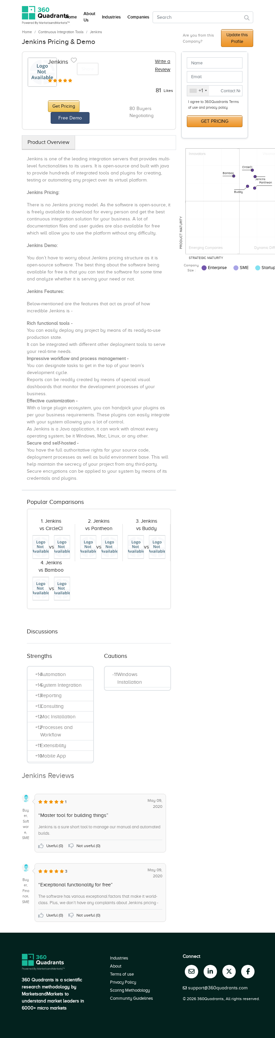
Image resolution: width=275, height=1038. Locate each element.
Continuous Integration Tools (61, 32)
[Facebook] (248, 971)
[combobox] (198, 91)
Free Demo (70, 117)
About (115, 966)
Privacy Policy (123, 982)
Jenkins (96, 32)
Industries (111, 17)
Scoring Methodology (130, 990)
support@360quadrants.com (218, 987)
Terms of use (122, 974)
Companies (138, 17)
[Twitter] (229, 971)
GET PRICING (214, 121)
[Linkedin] (210, 971)
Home (27, 32)
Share (87, 68)
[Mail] (191, 971)
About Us (89, 17)
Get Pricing (63, 106)
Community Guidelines (131, 998)
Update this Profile (237, 38)
